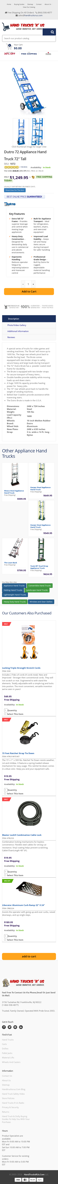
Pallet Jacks (7, 1053)
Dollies (5, 1048)
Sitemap (30, 4)
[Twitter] (9, 1027)
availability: (9, 704)
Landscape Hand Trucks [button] (37, 590)
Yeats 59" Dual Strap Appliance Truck (39, 567)
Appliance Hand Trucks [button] (14, 585)
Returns (5, 1111)
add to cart (29, 956)
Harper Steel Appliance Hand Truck (40, 488)
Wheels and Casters (11, 1062)
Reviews (11, 337)
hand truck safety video (13, 1093)
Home (9, 4)
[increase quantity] (33, 284)
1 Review (23, 167)
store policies (8, 1098)
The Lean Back (10, 562)
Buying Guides (19, 4)
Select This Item (14, 714)
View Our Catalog (29, 7)
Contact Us (7, 1075)
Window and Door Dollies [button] (41, 601)
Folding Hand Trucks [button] (13, 590)
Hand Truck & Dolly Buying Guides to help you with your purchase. (16, 1119)
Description (13, 318)
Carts (4, 1044)
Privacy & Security (10, 1107)
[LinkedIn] (21, 1027)
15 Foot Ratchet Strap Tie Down (18, 753)
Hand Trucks (8, 1039)
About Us (48, 4)
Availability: (36, 167)
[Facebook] (4, 1027)
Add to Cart (29, 291)
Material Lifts (8, 1057)
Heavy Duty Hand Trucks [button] (15, 601)
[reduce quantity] (23, 284)
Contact (39, 4)
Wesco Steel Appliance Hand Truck (14, 492)
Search (48, 32)
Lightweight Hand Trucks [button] (15, 594)
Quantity (12, 710)
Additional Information (18, 331)
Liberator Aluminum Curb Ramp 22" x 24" (23, 905)
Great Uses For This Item (15, 190)
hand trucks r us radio (13, 1102)
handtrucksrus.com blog (13, 1089)
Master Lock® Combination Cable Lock (21, 835)
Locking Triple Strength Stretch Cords (21, 668)
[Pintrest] (15, 1027)
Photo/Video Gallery (16, 325)
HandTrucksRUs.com (34, 1174)
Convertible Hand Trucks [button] (40, 585)
